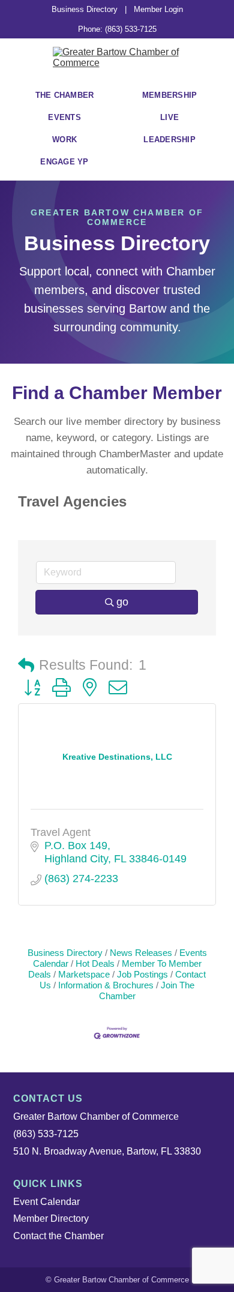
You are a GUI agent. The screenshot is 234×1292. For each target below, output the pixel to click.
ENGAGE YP (64, 161)
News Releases (141, 953)
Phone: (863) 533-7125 (117, 29)
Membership (169, 95)
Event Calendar (46, 1202)
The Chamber (64, 95)
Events (64, 117)
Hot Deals (95, 963)
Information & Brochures (106, 985)
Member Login (158, 9)
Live (169, 117)
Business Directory (85, 9)
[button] (26, 666)
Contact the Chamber (58, 1236)
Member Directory (51, 1218)
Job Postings (142, 974)
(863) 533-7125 (46, 1134)
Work (64, 139)
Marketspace (84, 974)
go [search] (122, 602)
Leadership (169, 139)
